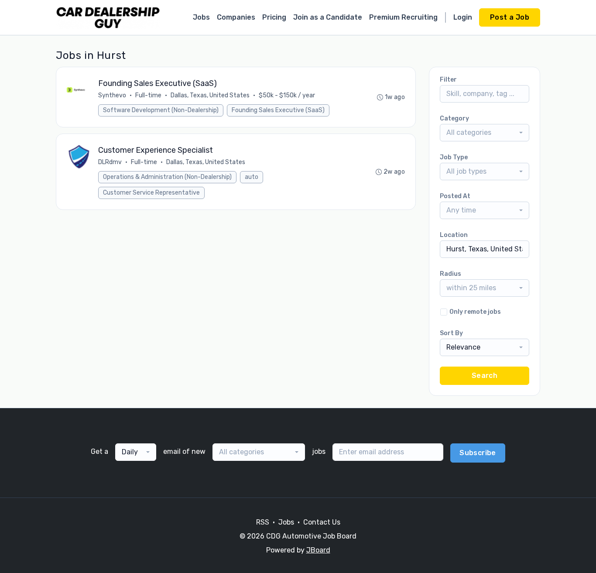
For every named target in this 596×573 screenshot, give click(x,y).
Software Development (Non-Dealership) (161, 110)
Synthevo (112, 95)
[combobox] (484, 132)
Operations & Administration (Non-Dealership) (167, 177)
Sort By (451, 333)
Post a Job (509, 17)
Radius (450, 274)
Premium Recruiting (403, 17)
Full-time (148, 95)
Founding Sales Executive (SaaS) (278, 110)
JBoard (318, 550)
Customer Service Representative (151, 192)
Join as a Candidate (327, 17)
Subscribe (477, 453)
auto (251, 177)
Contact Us (321, 522)
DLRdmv (110, 162)
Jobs (201, 17)
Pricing (274, 17)
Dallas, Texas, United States (210, 95)
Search (484, 375)
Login (462, 17)
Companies (236, 17)
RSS (262, 522)
